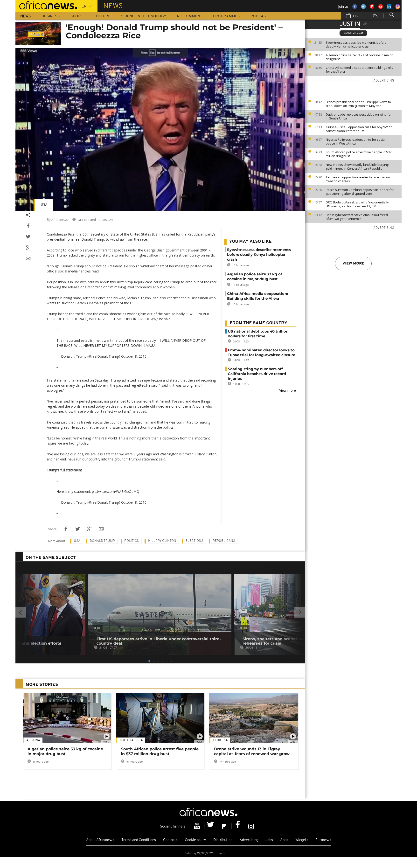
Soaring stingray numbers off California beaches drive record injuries (257, 374)
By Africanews (57, 220)
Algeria (33, 740)
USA (44, 205)
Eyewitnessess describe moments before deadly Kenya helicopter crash (356, 44)
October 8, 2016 (133, 356)
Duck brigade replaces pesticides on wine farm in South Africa (360, 116)
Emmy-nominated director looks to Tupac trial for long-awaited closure (261, 352)
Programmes (226, 16)
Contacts (170, 840)
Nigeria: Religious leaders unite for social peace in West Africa (355, 141)
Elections (194, 541)
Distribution (222, 840)
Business (51, 16)
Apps (284, 840)
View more (353, 263)
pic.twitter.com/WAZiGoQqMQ (115, 491)
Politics (131, 541)
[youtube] (197, 826)
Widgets (301, 840)
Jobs (269, 840)
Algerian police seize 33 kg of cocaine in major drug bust (359, 57)
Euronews (323, 840)
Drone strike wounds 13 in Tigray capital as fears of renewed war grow (252, 751)
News (25, 16)
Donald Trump (102, 541)
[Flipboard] (224, 826)
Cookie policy (195, 840)
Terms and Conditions (138, 840)
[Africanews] (46, 5)
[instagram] (251, 826)
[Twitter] (211, 826)
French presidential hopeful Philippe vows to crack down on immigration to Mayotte (358, 104)
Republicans (224, 541)
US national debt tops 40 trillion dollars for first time (258, 333)
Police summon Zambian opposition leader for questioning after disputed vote (360, 191)
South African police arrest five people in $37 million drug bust (358, 154)
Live (356, 16)
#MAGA (149, 345)
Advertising (249, 840)
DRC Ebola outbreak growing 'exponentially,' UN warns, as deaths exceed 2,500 (358, 204)
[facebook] (238, 826)
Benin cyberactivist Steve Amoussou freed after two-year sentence (357, 217)
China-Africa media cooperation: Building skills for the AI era (359, 69)
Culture (102, 16)
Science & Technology (143, 16)
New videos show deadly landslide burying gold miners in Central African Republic (357, 166)
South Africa (131, 740)
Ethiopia (220, 740)
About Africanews (100, 840)
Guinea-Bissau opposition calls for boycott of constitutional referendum (359, 129)
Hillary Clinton (162, 541)
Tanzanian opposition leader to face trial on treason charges (358, 179)
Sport (76, 16)
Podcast (259, 16)
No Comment (189, 16)
